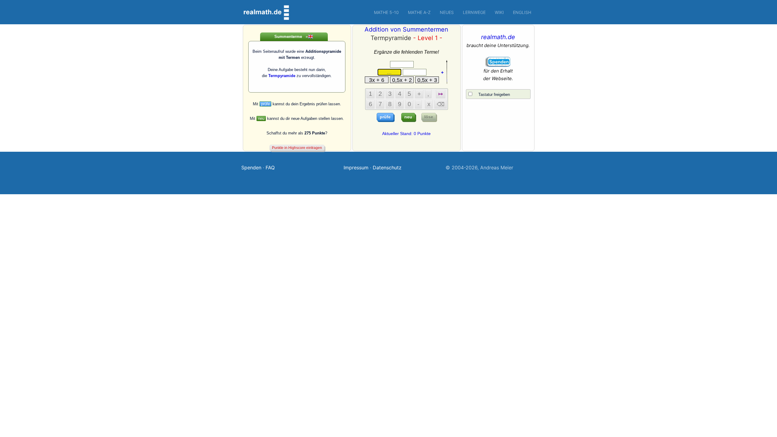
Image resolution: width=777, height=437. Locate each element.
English (522, 12)
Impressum (356, 167)
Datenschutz (387, 167)
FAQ (270, 167)
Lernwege (474, 12)
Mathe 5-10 (386, 12)
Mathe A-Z (419, 12)
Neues (447, 12)
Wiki (499, 12)
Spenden (251, 167)
